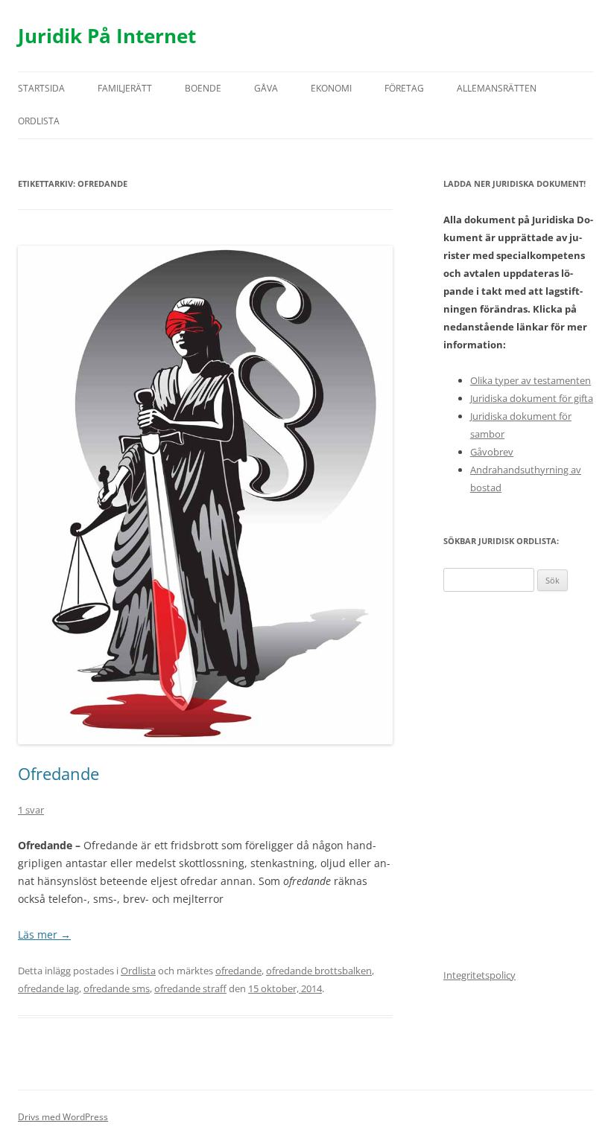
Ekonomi (331, 88)
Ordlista (39, 121)
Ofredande (58, 773)
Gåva (266, 88)
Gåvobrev (491, 451)
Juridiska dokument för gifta (531, 398)
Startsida (41, 88)
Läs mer (44, 934)
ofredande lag (48, 988)
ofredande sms (116, 988)
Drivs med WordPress (63, 1117)
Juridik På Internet (107, 35)
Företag (404, 88)
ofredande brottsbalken (319, 970)
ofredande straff (190, 988)
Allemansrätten (496, 88)
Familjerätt (125, 88)
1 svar (31, 810)
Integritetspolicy (479, 975)
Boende (203, 88)
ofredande (238, 970)
